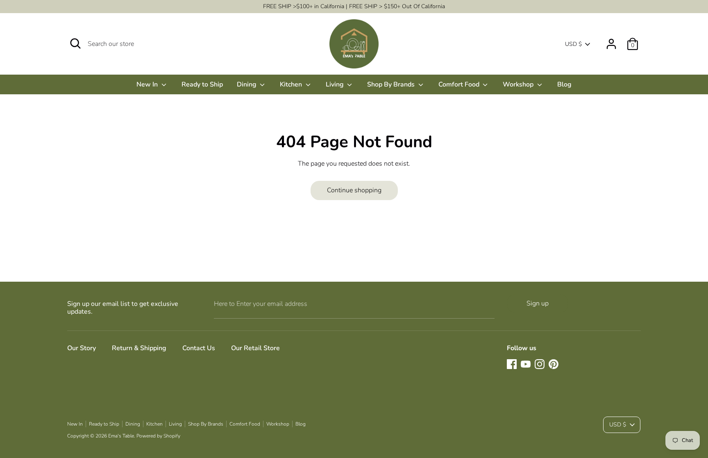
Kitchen (292, 84)
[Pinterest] (553, 364)
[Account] (611, 40)
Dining (247, 84)
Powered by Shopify (158, 436)
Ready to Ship (202, 84)
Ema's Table (121, 436)
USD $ (573, 44)
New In (147, 84)
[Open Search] (75, 43)
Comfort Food (459, 84)
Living (335, 84)
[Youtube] (526, 364)
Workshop (519, 84)
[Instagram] (540, 364)
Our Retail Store (255, 348)
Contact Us (198, 348)
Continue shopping (354, 190)
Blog (564, 84)
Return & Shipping (139, 348)
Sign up (537, 303)
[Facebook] (512, 364)
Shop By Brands (391, 84)
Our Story (81, 348)
